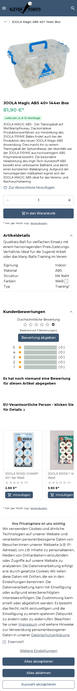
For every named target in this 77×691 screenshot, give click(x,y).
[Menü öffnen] (4, 8)
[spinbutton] (38, 200)
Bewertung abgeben (38, 338)
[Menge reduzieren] (7, 200)
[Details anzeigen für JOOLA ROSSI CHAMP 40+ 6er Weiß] (23, 450)
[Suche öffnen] (73, 8)
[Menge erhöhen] (69, 200)
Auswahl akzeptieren (38, 684)
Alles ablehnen (38, 673)
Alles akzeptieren (38, 661)
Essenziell (16, 642)
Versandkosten (38, 223)
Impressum (27, 624)
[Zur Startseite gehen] (25, 8)
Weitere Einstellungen (38, 651)
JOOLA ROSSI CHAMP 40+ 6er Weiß (21, 476)
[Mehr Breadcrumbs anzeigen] (5, 22)
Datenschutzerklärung (50, 635)
